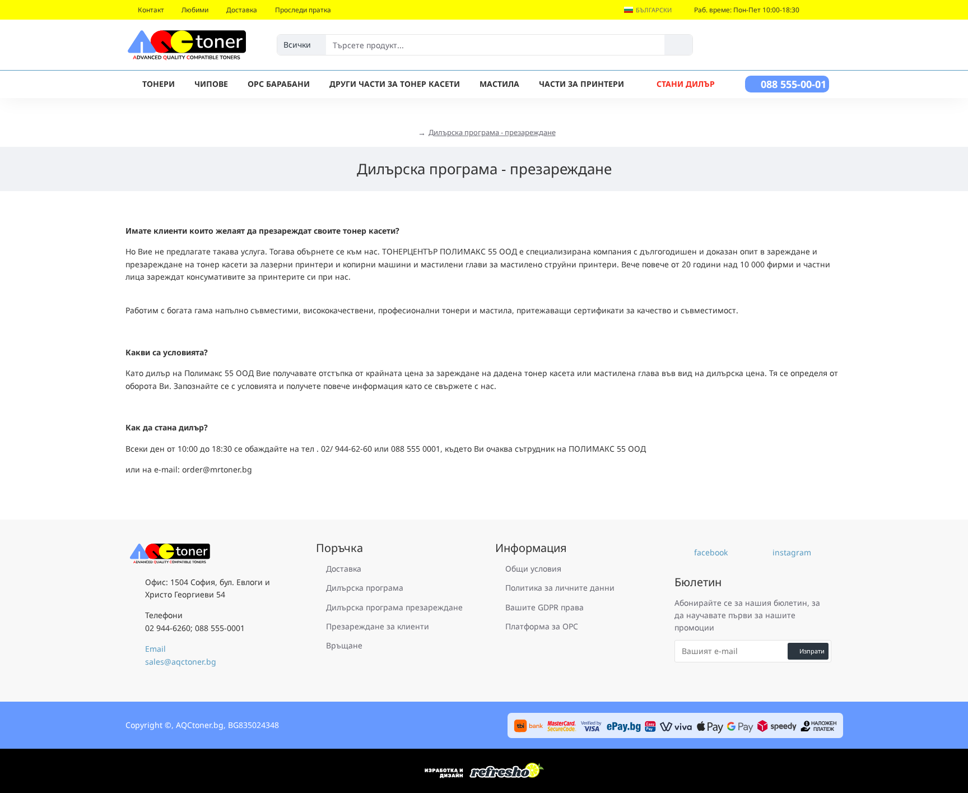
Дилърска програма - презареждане (492, 132)
